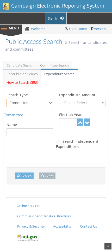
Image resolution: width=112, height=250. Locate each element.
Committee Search (54, 65)
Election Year (70, 114)
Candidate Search (20, 65)
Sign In (53, 18)
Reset (49, 176)
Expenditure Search (59, 74)
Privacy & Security (31, 226)
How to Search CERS (22, 82)
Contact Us (88, 226)
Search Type (17, 94)
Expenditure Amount (77, 94)
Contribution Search (22, 74)
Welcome (38, 28)
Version (100, 28)
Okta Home (78, 28)
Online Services (28, 205)
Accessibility (62, 226)
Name (12, 124)
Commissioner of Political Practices (44, 216)
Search (26, 176)
